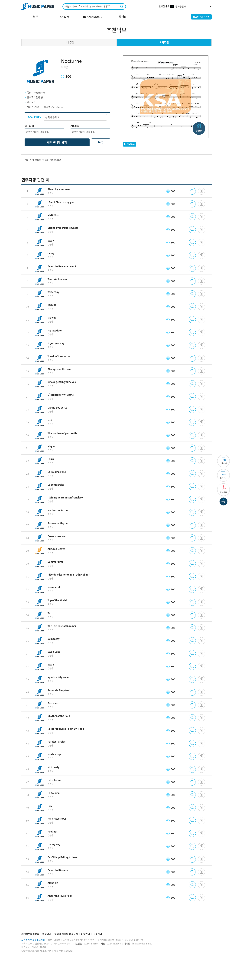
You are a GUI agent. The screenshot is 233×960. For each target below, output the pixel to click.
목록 (100, 142)
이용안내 (85, 934)
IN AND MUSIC (92, 16)
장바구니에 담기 (57, 142)
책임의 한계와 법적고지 (66, 934)
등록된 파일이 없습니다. (37, 132)
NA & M (64, 16)
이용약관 (46, 934)
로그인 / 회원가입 (201, 17)
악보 (35, 16)
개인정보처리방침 (30, 934)
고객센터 (121, 16)
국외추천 (164, 42)
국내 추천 (69, 42)
